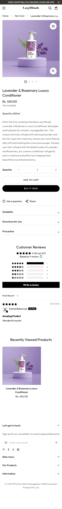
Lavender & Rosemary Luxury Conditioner (21, 390)
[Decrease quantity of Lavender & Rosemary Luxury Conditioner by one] (18, 169)
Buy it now (31, 188)
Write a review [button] (31, 284)
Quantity (7, 169)
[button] (56, 8)
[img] (9, 304)
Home (5, 15)
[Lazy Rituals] (31, 8)
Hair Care (19, 15)
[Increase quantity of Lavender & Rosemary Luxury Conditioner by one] (56, 169)
